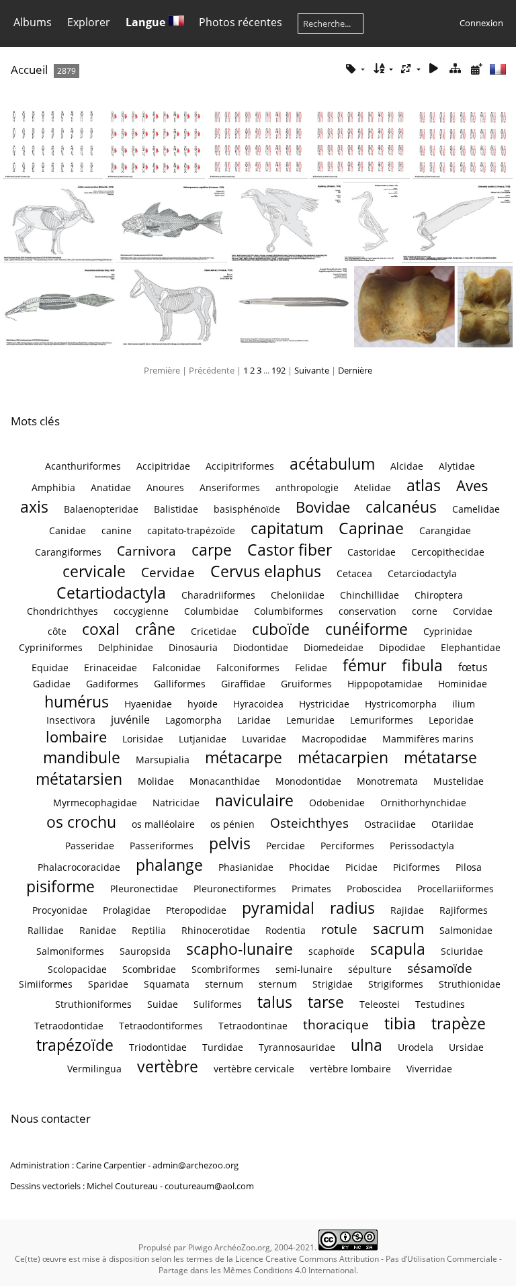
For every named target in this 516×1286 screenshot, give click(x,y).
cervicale (94, 571)
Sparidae (108, 984)
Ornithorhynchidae (423, 802)
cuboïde (281, 629)
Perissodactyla (422, 845)
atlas (423, 485)
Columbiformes (288, 611)
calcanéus (401, 506)
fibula (422, 665)
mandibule (81, 757)
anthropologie (307, 487)
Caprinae (371, 528)
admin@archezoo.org (196, 1165)
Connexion (481, 23)
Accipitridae (163, 466)
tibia (400, 1023)
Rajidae (407, 910)
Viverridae (429, 1068)
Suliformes (218, 1004)
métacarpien (343, 757)
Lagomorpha (193, 720)
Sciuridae (462, 951)
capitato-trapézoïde (191, 530)
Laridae (254, 720)
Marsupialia (162, 759)
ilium (463, 703)
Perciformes (347, 845)
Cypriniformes (51, 647)
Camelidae (476, 509)
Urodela (415, 1047)
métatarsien (79, 778)
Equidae (50, 667)
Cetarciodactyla (422, 573)
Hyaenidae (148, 703)
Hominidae (462, 683)
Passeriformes (162, 845)
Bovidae (323, 507)
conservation (367, 611)
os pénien (232, 824)
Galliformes (180, 683)
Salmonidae (465, 930)
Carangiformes (68, 552)
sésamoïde (439, 967)
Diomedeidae (333, 647)
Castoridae (371, 552)
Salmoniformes (70, 951)
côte (57, 631)
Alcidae (406, 466)
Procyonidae (59, 910)
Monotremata (387, 781)
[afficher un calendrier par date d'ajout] (476, 68)
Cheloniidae (298, 595)
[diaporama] (434, 68)
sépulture (370, 969)
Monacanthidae (224, 781)
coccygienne (141, 611)
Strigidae (332, 984)
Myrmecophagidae (95, 802)
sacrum (398, 928)
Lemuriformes (381, 720)
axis (34, 506)
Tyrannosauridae (297, 1047)
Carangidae (445, 530)
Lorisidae (142, 738)
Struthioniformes (93, 1004)
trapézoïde (75, 1045)
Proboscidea (374, 888)
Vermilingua (94, 1068)
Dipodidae (402, 647)
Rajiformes (463, 910)
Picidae (361, 867)
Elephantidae (471, 647)
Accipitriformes (240, 466)
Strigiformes (395, 984)
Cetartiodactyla (111, 592)
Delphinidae (125, 647)
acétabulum (332, 463)
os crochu (81, 821)
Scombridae (149, 969)
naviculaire (254, 800)
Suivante (311, 370)
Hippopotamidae (385, 683)
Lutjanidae (202, 738)
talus (274, 1002)
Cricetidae (213, 631)
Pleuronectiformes (235, 888)
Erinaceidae (110, 667)
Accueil (29, 69)
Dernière (355, 370)
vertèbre (167, 1066)
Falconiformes (248, 667)
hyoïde (202, 703)
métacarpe (243, 757)
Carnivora (146, 550)
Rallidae (46, 930)
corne (424, 611)
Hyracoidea (258, 703)
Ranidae (97, 930)
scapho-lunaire (239, 948)
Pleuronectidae (144, 888)
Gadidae (52, 683)
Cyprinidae (447, 631)
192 (278, 370)
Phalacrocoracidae (79, 867)
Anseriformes (230, 487)
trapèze (458, 1023)
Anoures (165, 487)
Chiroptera (439, 595)
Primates (311, 888)
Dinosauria (193, 647)
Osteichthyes (309, 822)
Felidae (311, 667)
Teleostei (379, 1004)
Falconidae (177, 667)
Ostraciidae (390, 824)
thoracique (336, 1024)
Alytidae (457, 466)
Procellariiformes (455, 888)
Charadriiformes (218, 595)
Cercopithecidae (447, 552)
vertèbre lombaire (350, 1068)
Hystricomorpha (401, 703)
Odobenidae (337, 802)
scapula (397, 948)
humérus (76, 701)
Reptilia (149, 930)
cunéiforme (366, 629)
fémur (364, 665)
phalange (169, 864)
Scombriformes (225, 969)
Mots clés (35, 421)
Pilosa (469, 867)
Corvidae (472, 611)
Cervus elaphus (265, 571)
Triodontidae (158, 1047)
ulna (366, 1045)
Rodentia (285, 930)
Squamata (166, 984)
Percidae (285, 845)
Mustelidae (458, 781)
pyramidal (278, 907)
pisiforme (60, 886)
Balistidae (176, 509)
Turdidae (222, 1047)
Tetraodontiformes (161, 1025)
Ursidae (466, 1047)
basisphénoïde (247, 509)
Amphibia (53, 487)
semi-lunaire (304, 969)
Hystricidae (324, 703)
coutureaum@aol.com (209, 1186)
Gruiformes (306, 683)
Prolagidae (126, 910)
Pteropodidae (196, 910)
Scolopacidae (77, 969)
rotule (339, 928)
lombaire (76, 736)
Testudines (440, 1004)
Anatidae (111, 487)
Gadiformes (112, 683)
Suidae (162, 1004)
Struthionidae (470, 984)
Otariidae (452, 824)
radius (352, 907)
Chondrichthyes (62, 611)
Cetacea (354, 573)
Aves (472, 485)
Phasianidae (245, 867)
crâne (155, 629)
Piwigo (200, 1247)
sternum (224, 984)
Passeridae (89, 845)
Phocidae (309, 867)
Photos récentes (240, 22)
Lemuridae (310, 720)
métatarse (440, 757)
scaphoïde (331, 951)
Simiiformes (46, 984)
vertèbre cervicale (254, 1068)
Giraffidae (243, 683)
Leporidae (451, 720)
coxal (101, 629)
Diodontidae (260, 647)
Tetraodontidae (68, 1025)
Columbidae (211, 611)
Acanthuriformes (83, 466)
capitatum (287, 528)
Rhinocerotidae (215, 930)
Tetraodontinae (253, 1025)
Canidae (67, 530)
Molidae (156, 781)
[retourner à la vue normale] (455, 68)
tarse (326, 1002)
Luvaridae (264, 738)
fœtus (473, 667)
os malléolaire (163, 824)
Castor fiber (289, 549)
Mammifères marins (428, 738)
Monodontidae (308, 781)
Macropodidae (334, 738)
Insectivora (70, 720)
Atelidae (372, 487)
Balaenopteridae (101, 509)
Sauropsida (145, 951)
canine (116, 530)
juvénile (130, 719)
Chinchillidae (369, 595)
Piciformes (416, 867)
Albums (32, 22)
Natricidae (176, 802)
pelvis (230, 843)
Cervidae (168, 572)
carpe (211, 549)
